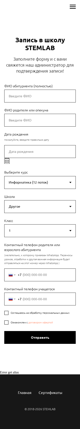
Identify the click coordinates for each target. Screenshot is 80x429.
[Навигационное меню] (73, 7)
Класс (8, 221)
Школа (9, 196)
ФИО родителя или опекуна (26, 110)
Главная (24, 393)
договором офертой (40, 322)
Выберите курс (16, 172)
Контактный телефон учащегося (29, 289)
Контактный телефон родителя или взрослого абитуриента (32, 247)
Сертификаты (50, 393)
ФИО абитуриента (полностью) (28, 86)
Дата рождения (16, 134)
